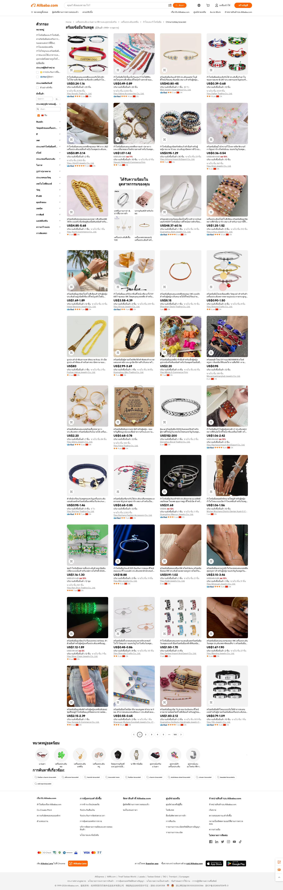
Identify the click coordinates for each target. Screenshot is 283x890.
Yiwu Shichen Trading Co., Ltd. (80, 511)
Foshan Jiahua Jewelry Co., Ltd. (81, 372)
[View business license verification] (168, 885)
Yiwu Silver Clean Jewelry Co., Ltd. (82, 656)
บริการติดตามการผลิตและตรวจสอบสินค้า (96, 828)
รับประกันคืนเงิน (87, 810)
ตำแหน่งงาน (42, 821)
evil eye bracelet (44, 784)
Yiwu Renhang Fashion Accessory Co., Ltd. (132, 515)
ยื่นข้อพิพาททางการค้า (176, 815)
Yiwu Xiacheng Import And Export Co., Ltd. (226, 445)
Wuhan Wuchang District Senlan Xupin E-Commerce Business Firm (227, 511)
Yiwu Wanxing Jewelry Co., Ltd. (220, 653)
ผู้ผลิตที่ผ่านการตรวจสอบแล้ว (136, 804)
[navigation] (47, 378)
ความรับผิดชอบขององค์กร (48, 815)
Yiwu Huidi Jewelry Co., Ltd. (172, 581)
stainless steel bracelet (180, 777)
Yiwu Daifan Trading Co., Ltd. (219, 93)
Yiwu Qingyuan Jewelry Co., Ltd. (221, 584)
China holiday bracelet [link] (176, 22)
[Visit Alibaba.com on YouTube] (234, 841)
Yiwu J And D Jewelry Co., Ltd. (80, 163)
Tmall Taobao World (127, 876)
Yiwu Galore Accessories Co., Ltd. (128, 93)
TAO (164, 876)
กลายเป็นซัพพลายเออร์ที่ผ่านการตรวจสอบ (226, 822)
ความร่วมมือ (214, 829)
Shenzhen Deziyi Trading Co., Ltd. (175, 306)
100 (175, 735)
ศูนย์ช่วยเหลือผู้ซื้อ (174, 804)
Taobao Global (153, 876)
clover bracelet (205, 777)
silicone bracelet (72, 777)
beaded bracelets (227, 777)
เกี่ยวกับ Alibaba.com (46, 798)
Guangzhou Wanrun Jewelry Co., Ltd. (176, 514)
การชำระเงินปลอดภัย (89, 804)
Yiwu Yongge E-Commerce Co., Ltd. (83, 722)
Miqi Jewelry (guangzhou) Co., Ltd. (175, 90)
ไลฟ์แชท (170, 810)
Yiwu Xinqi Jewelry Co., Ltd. (219, 166)
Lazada (141, 876)
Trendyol (173, 876)
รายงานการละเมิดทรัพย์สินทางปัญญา (183, 827)
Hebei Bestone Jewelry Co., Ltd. (81, 306)
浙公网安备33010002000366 (189, 885)
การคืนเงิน (171, 821)
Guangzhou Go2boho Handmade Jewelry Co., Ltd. (180, 722)
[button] (170, 5)
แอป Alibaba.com (194, 863)
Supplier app (152, 863)
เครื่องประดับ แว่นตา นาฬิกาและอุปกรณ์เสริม (96, 22)
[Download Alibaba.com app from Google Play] (236, 863)
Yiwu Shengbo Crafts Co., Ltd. (126, 653)
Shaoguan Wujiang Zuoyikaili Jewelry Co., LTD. (134, 722)
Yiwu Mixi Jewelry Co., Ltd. (125, 581)
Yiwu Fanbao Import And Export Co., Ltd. (178, 653)
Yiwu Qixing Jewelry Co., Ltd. (80, 442)
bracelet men (114, 777)
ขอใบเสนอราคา (130, 810)
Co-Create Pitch (44, 810)
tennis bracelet (93, 777)
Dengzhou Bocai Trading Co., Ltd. (175, 442)
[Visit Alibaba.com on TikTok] (240, 841)
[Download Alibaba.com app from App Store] (214, 863)
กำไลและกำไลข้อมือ (152, 22)
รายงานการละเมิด (174, 832)
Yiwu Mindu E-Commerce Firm (174, 372)
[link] (279, 862)
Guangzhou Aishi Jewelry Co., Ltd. (175, 232)
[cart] (208, 6)
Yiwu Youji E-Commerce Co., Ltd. (82, 232)
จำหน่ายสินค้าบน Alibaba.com (222, 804)
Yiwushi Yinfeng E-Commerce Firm (129, 162)
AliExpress (99, 876)
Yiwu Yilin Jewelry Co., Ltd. (218, 722)
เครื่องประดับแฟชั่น (130, 22)
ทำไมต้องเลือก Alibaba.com (49, 804)
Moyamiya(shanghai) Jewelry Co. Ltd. (223, 376)
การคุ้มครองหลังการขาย (91, 821)
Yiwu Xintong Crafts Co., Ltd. (219, 306)
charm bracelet (155, 777)
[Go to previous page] (133, 734)
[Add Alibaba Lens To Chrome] (78, 863)
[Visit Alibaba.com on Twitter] (222, 841)
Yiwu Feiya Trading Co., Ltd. (125, 445)
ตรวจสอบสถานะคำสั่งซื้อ (220, 815)
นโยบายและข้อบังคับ (89, 835)
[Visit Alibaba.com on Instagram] (228, 841)
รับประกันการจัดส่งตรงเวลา (92, 815)
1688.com (111, 876)
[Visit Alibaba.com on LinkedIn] (216, 841)
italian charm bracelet (47, 777)
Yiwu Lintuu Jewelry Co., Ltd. (220, 232)
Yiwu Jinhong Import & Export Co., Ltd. (177, 159)
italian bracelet (134, 777)
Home (68, 22)
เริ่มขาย (212, 810)
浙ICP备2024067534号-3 (216, 885)
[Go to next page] (181, 734)
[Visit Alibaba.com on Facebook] (211, 841)
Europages (184, 876)
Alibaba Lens (47, 863)
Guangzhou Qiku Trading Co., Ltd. (128, 372)
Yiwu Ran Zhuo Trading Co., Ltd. (81, 588)
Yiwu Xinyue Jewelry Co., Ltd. (126, 306)
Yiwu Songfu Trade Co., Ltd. (79, 93)
